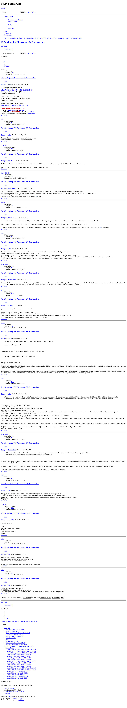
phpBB (10, 696)
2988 (12, 293)
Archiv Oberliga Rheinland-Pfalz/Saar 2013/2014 (21, 668)
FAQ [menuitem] (5, 31)
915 (12, 176)
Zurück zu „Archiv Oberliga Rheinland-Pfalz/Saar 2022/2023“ (19, 621)
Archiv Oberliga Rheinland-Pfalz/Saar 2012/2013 (21, 669)
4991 (12, 123)
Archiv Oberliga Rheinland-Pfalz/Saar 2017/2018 (21, 661)
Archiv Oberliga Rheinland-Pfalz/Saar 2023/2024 (21, 651)
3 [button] (4, 62)
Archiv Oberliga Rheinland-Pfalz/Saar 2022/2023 (21, 653)
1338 (12, 72)
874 (12, 206)
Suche (22, 12)
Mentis (3, 202)
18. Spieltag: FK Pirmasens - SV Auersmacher (23, 42)
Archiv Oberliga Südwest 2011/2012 (17, 671)
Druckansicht (8, 49)
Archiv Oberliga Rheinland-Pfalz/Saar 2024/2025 (21, 649)
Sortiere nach (36, 597)
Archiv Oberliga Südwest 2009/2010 (17, 674)
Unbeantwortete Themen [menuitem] (15, 20)
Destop (3, 69)
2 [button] (4, 61)
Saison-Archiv (10, 648)
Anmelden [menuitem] (7, 33)
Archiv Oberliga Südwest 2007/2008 (17, 678)
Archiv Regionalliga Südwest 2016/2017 (19, 663)
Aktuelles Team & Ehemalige (14, 636)
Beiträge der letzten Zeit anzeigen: (12, 597)
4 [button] (4, 64)
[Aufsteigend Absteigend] (56, 597)
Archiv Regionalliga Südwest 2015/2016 (19, 664)
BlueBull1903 (5, 173)
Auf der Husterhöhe (11, 631)
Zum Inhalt (4, 8)
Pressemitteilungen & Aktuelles (15, 629)
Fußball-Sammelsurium (12, 641)
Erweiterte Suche (30, 12)
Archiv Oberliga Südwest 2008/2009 (17, 676)
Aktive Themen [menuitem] (12, 21)
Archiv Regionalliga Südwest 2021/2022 (19, 654)
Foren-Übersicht (9, 688)
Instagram (11, 110)
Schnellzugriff (8, 16)
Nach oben (4, 115)
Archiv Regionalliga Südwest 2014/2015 (19, 666)
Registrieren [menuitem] (8, 35)
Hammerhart (4, 264)
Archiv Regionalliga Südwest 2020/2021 (19, 656)
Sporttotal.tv (31, 113)
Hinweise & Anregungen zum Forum (16, 644)
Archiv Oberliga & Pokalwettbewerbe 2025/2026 (18, 646)
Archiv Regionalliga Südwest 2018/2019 (19, 659)
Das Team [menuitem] (11, 28)
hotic (2, 119)
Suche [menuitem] (10, 25)
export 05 (3, 145)
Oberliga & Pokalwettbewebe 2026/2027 (18, 633)
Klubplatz (7, 628)
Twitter (33, 112)
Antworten (4, 46)
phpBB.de (21, 700)
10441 (12, 149)
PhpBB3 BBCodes (17, 698)
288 (12, 267)
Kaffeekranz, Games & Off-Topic (15, 643)
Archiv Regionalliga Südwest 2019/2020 (19, 658)
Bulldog (3, 290)
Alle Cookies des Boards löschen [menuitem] (14, 691)
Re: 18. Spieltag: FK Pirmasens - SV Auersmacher (20, 128)
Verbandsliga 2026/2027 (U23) (15, 634)
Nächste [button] (6, 66)
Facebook (21, 110)
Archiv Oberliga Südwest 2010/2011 (17, 673)
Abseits (6, 639)
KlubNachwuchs (11, 638)
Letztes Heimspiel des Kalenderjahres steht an (14, 105)
